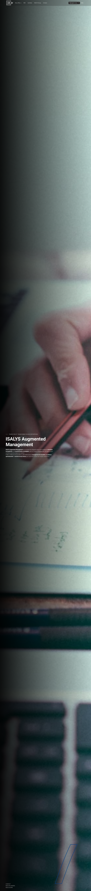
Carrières (30, 3)
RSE (25, 3)
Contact (45, 3)
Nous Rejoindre (10, 885)
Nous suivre (9, 887)
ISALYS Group (37, 3)
